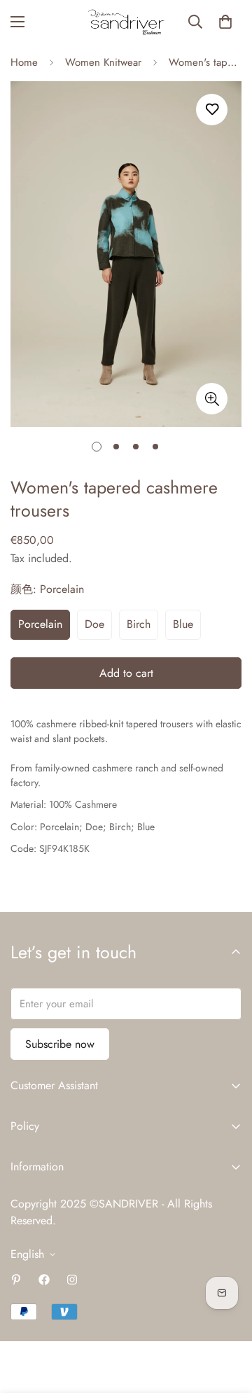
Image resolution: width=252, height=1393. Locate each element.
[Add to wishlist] (211, 109)
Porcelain (40, 624)
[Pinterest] (16, 1279)
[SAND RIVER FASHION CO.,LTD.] (126, 22)
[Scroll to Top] (227, 1319)
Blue (183, 624)
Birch (138, 624)
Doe (94, 624)
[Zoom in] (211, 398)
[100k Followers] (72, 1279)
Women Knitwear (103, 62)
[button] (225, 22)
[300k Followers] (44, 1279)
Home (24, 62)
